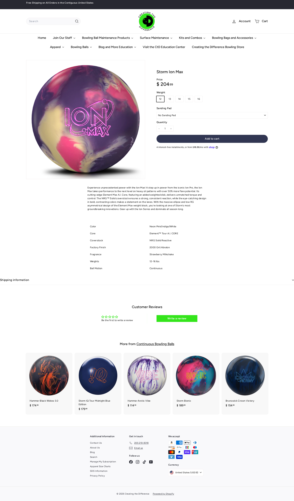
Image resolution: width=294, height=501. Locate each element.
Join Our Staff (63, 38)
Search (93, 457)
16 (198, 99)
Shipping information (14, 280)
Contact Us (96, 443)
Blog (92, 452)
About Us (95, 447)
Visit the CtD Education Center (164, 47)
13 (170, 99)
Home (42, 38)
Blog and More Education (116, 47)
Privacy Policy (97, 475)
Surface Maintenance (155, 38)
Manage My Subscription (103, 461)
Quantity (162, 122)
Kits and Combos (191, 38)
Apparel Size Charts (100, 466)
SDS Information (98, 471)
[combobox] (53, 21)
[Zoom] (85, 119)
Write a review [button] (176, 318)
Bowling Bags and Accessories (233, 38)
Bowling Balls (80, 47)
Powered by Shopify (163, 493)
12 (160, 99)
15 (189, 99)
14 (179, 99)
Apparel (55, 47)
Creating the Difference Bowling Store (218, 47)
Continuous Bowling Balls (155, 344)
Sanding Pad (164, 108)
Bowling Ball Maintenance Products (106, 38)
